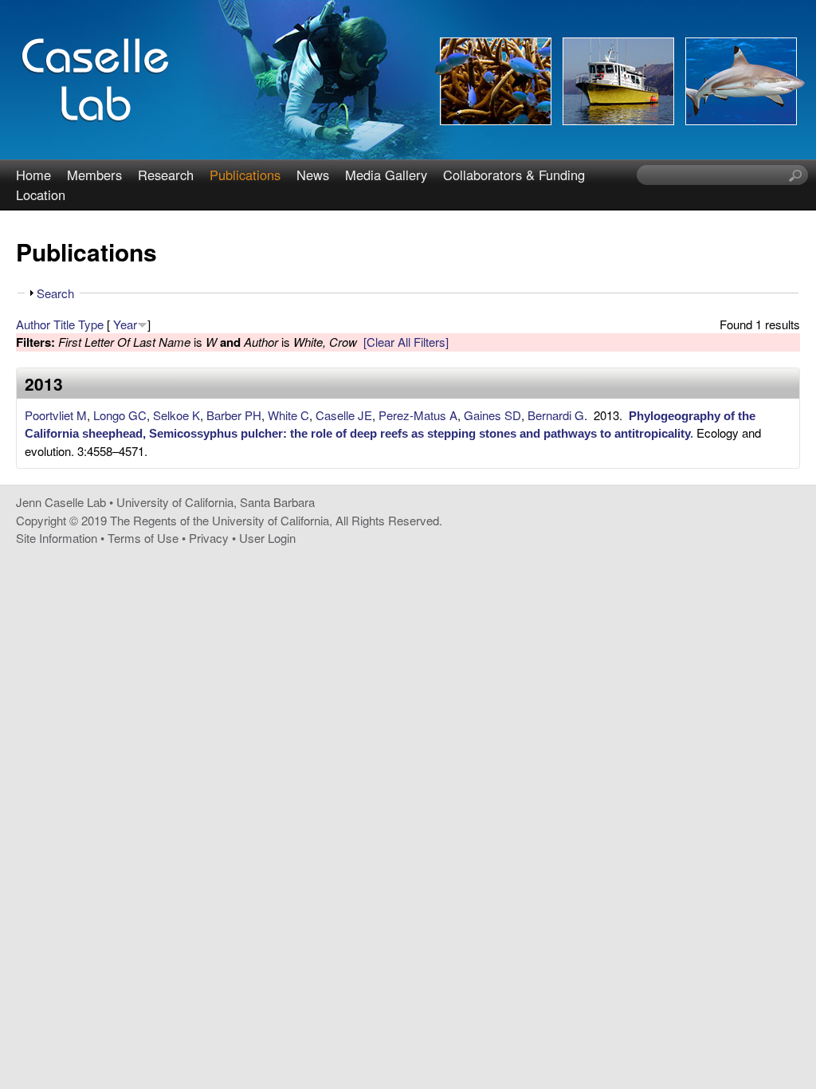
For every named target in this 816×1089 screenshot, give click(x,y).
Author (33, 324)
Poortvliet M (56, 415)
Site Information (56, 537)
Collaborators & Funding (514, 174)
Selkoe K (176, 415)
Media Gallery (386, 174)
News (312, 174)
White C (288, 415)
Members (94, 174)
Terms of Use (143, 537)
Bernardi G (556, 415)
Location (40, 194)
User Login (267, 537)
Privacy (209, 537)
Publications (245, 174)
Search (55, 293)
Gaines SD (492, 415)
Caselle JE (344, 415)
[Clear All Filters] (406, 341)
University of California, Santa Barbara (215, 501)
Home (33, 174)
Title (64, 324)
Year (125, 324)
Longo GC (120, 415)
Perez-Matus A (418, 415)
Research (166, 174)
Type (91, 324)
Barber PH (233, 415)
